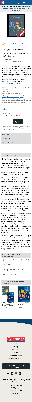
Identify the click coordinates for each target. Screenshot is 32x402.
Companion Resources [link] (13, 269)
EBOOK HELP (5, 135)
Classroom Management (13, 95)
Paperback (5, 140)
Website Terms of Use (16, 390)
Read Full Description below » (11, 83)
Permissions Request (16, 385)
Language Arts (25, 95)
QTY (4, 121)
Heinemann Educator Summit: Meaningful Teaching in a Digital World (16, 8)
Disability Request (16, 388)
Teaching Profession (13, 97)
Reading (4, 97)
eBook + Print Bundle (8, 142)
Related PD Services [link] (12, 274)
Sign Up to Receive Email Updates (16, 366)
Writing (22, 97)
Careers (15, 352)
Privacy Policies (16, 393)
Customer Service (15, 344)
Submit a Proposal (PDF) (15, 358)
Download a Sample (17, 44)
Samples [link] (7, 264)
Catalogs (15, 347)
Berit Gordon (8, 59)
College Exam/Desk (15, 355)
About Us (15, 350)
